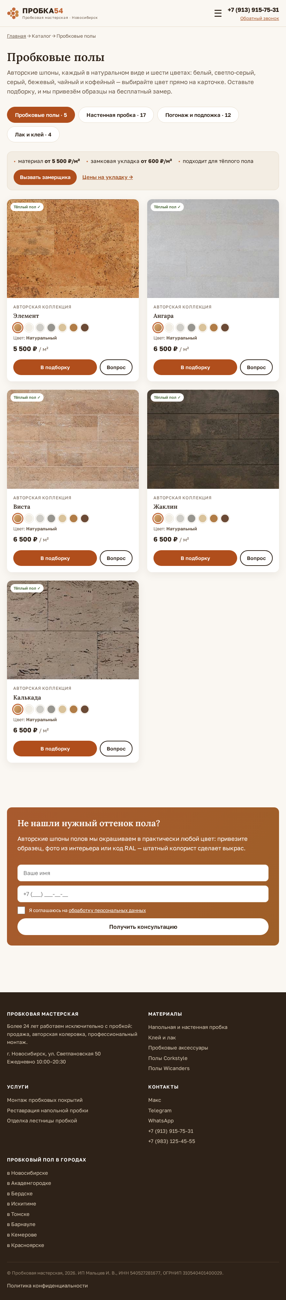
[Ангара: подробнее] (213, 248)
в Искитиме (21, 1203)
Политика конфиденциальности (47, 1285)
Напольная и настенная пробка (187, 1027)
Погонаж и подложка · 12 (198, 115)
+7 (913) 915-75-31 (170, 1131)
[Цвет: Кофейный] (84, 327)
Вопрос (116, 367)
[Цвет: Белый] (28, 327)
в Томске (18, 1214)
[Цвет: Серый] (51, 327)
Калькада (27, 697)
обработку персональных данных (107, 910)
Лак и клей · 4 (33, 134)
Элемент (26, 316)
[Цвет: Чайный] (73, 327)
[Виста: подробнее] (73, 439)
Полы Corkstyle (168, 1058)
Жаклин (165, 506)
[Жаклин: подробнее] (213, 439)
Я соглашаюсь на (87, 910)
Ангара (163, 316)
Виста (21, 506)
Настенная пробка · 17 (116, 115)
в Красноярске (25, 1245)
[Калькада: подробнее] (73, 630)
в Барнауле (21, 1224)
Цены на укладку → (107, 177)
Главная (16, 36)
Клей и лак (162, 1037)
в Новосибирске (27, 1173)
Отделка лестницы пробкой (42, 1120)
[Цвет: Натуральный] (17, 327)
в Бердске (20, 1193)
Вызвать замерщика (45, 177)
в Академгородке (29, 1183)
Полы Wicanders (169, 1068)
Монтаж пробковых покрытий (45, 1100)
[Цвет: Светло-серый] (40, 327)
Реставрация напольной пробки (47, 1110)
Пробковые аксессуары (178, 1048)
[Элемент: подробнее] (73, 248)
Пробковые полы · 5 (41, 115)
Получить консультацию (143, 926)
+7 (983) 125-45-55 (171, 1141)
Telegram (160, 1110)
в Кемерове (22, 1235)
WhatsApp (161, 1120)
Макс (154, 1100)
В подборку (55, 367)
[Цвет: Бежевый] (62, 327)
